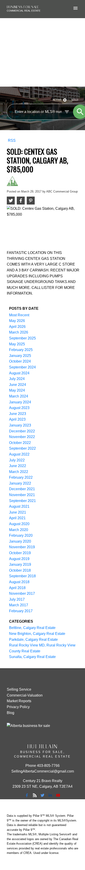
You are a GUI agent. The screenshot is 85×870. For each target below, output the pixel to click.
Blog (10, 713)
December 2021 (22, 489)
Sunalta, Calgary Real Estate (32, 657)
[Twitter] (42, 795)
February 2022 (21, 477)
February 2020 (21, 535)
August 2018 (19, 582)
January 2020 (20, 541)
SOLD (74, 99)
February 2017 (21, 611)
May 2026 (17, 321)
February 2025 (21, 350)
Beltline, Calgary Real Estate (32, 628)
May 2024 (17, 390)
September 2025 (22, 338)
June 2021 (17, 512)
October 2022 (20, 443)
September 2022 (22, 448)
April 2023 (17, 419)
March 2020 (18, 530)
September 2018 (22, 576)
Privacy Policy (18, 707)
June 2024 (17, 385)
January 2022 (20, 483)
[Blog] (35, 795)
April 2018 (17, 588)
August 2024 (19, 373)
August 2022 (19, 454)
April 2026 (17, 327)
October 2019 (20, 553)
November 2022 (22, 437)
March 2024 (18, 396)
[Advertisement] (42, 52)
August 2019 (19, 559)
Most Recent (19, 315)
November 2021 (22, 495)
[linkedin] (50, 795)
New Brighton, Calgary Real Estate (37, 634)
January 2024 (20, 402)
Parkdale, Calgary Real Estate (33, 639)
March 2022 (18, 472)
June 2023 (17, 414)
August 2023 (19, 408)
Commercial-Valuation (25, 695)
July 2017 (17, 599)
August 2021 (19, 506)
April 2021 (17, 518)
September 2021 (22, 501)
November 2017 (22, 593)
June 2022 (17, 466)
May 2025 (17, 344)
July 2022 (17, 460)
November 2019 (22, 547)
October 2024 (20, 361)
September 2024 (22, 367)
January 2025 (20, 356)
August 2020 (19, 524)
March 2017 (18, 605)
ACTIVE (57, 99)
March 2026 (18, 332)
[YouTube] (58, 795)
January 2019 (20, 564)
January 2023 (20, 425)
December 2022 (22, 431)
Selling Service (19, 689)
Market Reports (19, 701)
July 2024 (17, 379)
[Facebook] (27, 795)
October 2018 (20, 570)
